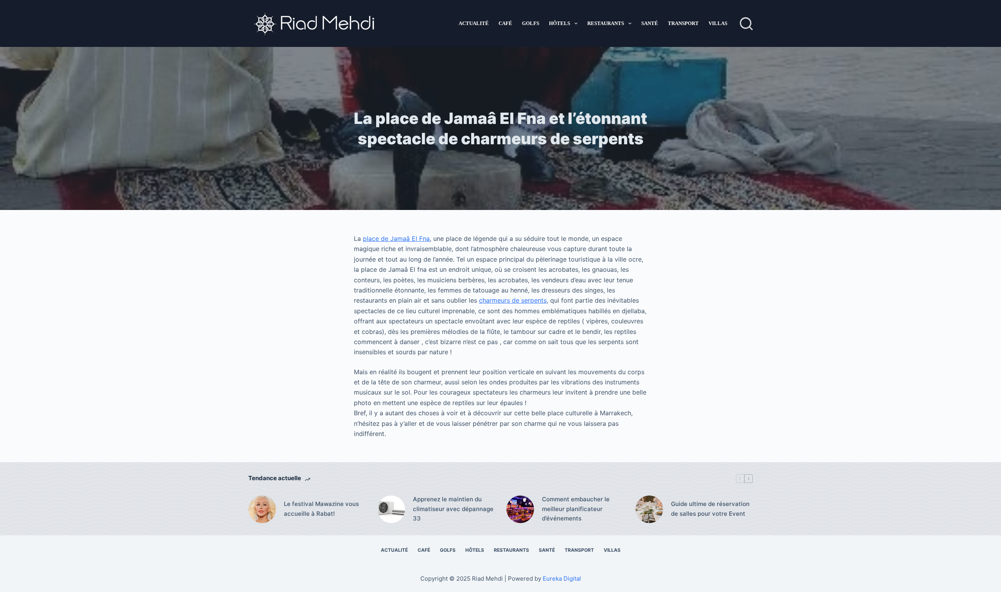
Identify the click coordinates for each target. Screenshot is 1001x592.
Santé (649, 23)
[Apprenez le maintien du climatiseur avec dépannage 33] (391, 509)
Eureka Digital (562, 578)
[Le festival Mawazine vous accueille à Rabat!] (262, 509)
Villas (718, 23)
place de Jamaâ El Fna (396, 238)
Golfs (530, 23)
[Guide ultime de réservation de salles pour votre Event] (649, 509)
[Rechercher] (746, 23)
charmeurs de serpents (513, 300)
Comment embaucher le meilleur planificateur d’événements (576, 508)
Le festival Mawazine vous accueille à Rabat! (321, 508)
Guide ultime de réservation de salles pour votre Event (710, 508)
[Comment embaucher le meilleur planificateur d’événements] (520, 509)
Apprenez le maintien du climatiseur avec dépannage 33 (453, 508)
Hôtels (559, 23)
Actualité (474, 23)
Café (505, 23)
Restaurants (605, 23)
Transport (683, 23)
